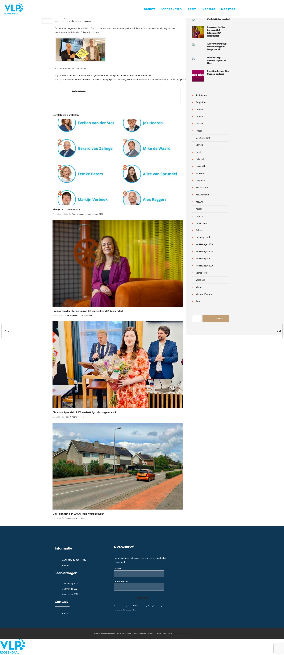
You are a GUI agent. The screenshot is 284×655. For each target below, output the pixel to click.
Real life (200, 216)
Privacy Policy (152, 606)
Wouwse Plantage (204, 294)
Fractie (199, 131)
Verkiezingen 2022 (204, 258)
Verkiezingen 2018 (204, 251)
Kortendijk (200, 166)
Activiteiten (201, 95)
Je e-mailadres (121, 581)
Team (192, 9)
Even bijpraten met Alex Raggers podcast (218, 72)
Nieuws (149, 9)
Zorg (198, 301)
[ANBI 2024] (83, 560)
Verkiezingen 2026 (204, 266)
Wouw (199, 287)
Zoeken (218, 319)
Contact (208, 9)
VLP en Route (202, 273)
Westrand (200, 280)
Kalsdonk (200, 159)
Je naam (118, 568)
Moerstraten (202, 187)
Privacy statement (182, 633)
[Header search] (276, 9)
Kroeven (200, 173)
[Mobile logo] (12, 653)
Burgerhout (201, 102)
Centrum (200, 109)
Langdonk (200, 180)
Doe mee (228, 9)
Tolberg (199, 230)
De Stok (199, 116)
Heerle (199, 152)
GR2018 (199, 145)
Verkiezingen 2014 (204, 244)
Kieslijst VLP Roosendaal (66, 209)
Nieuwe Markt (202, 195)
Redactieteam (75, 21)
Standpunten (171, 9)
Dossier (199, 124)
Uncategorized (203, 237)
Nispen (199, 209)
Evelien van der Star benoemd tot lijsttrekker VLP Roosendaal (88, 311)
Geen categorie (203, 138)
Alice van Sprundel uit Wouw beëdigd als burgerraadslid (85, 412)
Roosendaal (201, 223)
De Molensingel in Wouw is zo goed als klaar (78, 513)
